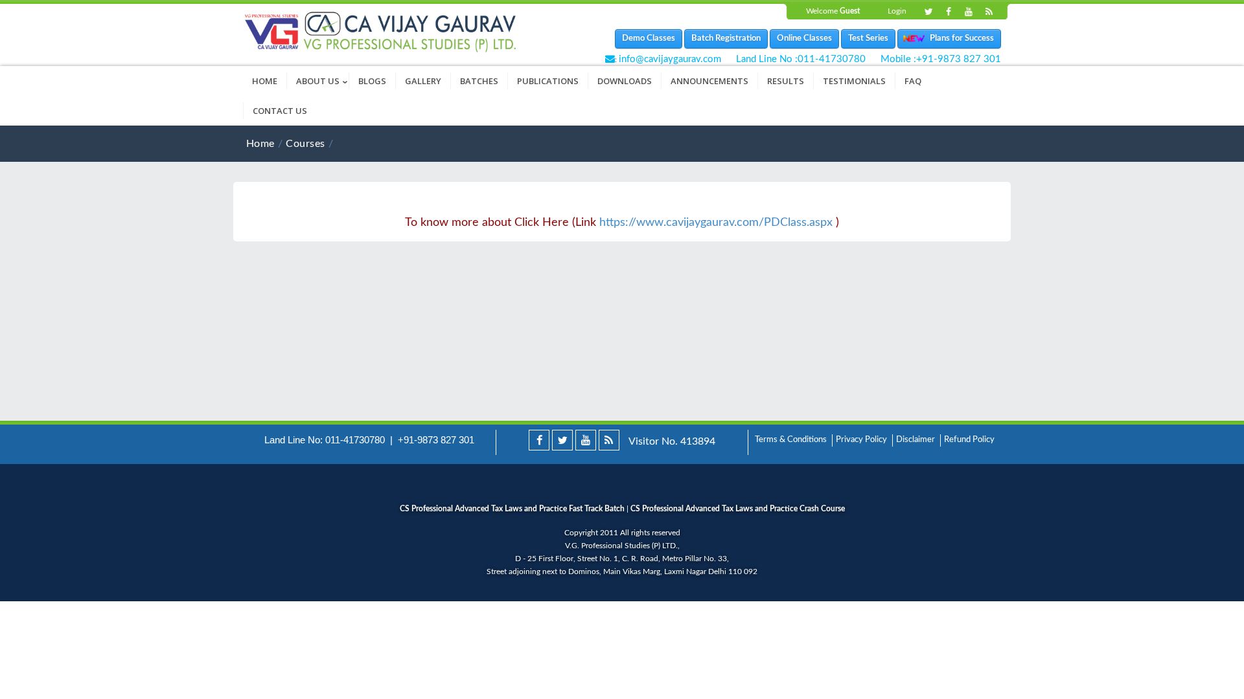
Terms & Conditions (791, 440)
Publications (548, 81)
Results (785, 81)
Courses (305, 144)
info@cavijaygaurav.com (670, 59)
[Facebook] (948, 12)
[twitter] (562, 440)
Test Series (868, 38)
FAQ (912, 81)
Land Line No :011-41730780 (801, 59)
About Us (322, 81)
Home (264, 81)
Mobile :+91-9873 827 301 (941, 59)
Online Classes (804, 38)
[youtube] (585, 440)
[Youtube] (968, 12)
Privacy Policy (861, 440)
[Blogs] (989, 12)
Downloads (624, 81)
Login (897, 11)
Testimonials (854, 81)
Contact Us (280, 110)
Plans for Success (959, 38)
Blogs (372, 81)
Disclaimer (915, 440)
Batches (479, 81)
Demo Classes (648, 38)
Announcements (709, 81)
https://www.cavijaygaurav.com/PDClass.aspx (716, 222)
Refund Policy (969, 440)
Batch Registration (726, 38)
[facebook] (539, 440)
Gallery (423, 81)
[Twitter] (928, 12)
